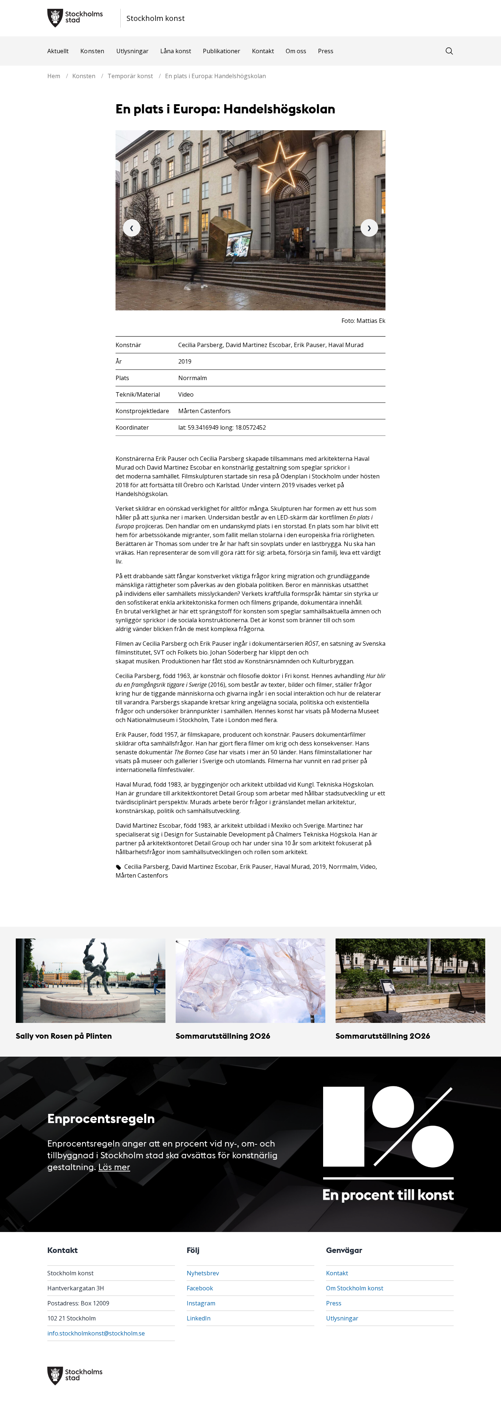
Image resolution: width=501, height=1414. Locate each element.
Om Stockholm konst (354, 1288)
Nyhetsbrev (203, 1273)
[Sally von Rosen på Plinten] (90, 981)
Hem (53, 76)
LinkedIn (199, 1318)
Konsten (92, 51)
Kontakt (263, 51)
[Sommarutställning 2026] (250, 981)
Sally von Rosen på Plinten (64, 1035)
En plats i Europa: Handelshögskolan (215, 76)
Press (325, 51)
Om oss (296, 51)
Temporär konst (130, 76)
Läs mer (114, 1166)
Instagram (201, 1303)
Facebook (200, 1288)
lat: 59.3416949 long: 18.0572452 (222, 427)
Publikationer (221, 51)
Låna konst (175, 51)
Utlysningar (132, 51)
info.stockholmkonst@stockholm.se (96, 1333)
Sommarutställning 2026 (223, 1035)
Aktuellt (58, 51)
